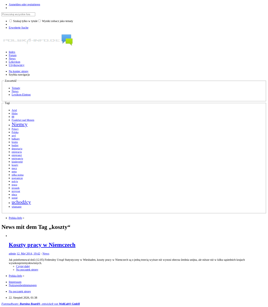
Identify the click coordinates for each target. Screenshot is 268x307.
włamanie (17, 206)
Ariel (14, 110)
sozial (15, 197)
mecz (14, 168)
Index (12, 52)
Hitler (15, 113)
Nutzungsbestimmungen (23, 285)
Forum (12, 55)
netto (14, 171)
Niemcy (20, 124)
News (12, 58)
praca (14, 184)
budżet (15, 145)
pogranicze (17, 178)
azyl (14, 135)
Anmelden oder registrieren (24, 4)
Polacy (15, 129)
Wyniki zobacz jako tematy (57, 21)
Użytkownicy (16, 65)
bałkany (16, 138)
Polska (15, 132)
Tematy (16, 88)
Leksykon (14, 61)
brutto (15, 142)
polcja (15, 181)
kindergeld (17, 161)
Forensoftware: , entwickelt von (40, 303)
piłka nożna (18, 175)
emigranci (17, 155)
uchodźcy (21, 202)
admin (12, 253)
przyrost (16, 191)
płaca (14, 194)
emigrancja (17, 158)
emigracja (17, 152)
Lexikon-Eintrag (21, 94)
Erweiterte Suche (18, 27)
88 (13, 116)
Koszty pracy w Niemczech (42, 244)
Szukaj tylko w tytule (25, 21)
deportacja (17, 148)
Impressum (15, 282)
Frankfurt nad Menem (23, 120)
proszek (16, 188)
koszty (15, 165)
